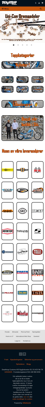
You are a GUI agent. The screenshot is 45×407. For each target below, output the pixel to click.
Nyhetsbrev (20, 364)
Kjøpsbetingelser (16, 359)
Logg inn (17, 341)
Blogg (29, 364)
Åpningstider (36, 332)
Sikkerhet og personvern (33, 359)
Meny (6, 9)
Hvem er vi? (9, 336)
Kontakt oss (26, 341)
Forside (7, 332)
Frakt (6, 359)
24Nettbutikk (26, 403)
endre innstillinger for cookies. (23, 399)
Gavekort (36, 336)
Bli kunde (15, 332)
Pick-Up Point (25, 332)
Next (43, 27)
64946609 (8, 372)
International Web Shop (23, 336)
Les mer (27, 397)
